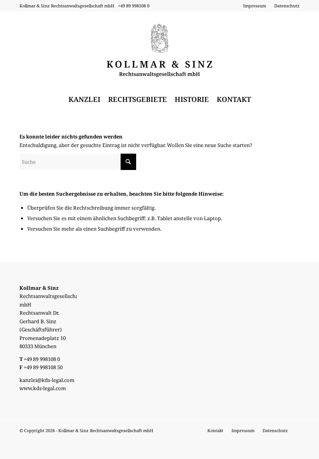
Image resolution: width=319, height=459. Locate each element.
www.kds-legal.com (42, 388)
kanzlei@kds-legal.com (46, 380)
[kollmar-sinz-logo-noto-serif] (159, 50)
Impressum (254, 6)
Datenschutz (287, 6)
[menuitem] (254, 6)
